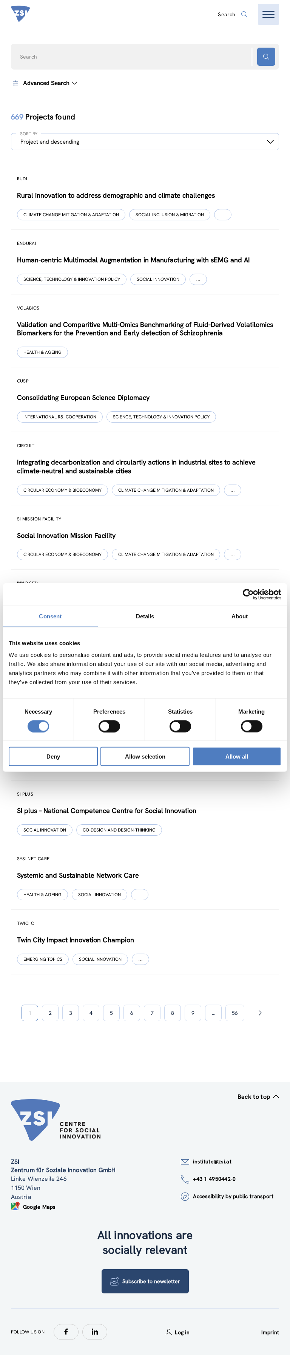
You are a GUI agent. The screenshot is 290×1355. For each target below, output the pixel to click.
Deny (53, 756)
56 (235, 1013)
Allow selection (145, 756)
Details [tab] (145, 616)
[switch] (109, 726)
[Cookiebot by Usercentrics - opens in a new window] (248, 594)
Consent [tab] (50, 616)
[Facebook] (66, 1332)
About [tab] (239, 616)
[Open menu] (268, 14)
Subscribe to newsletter (151, 1281)
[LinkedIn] (94, 1332)
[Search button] (266, 57)
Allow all (236, 756)
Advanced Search (46, 83)
